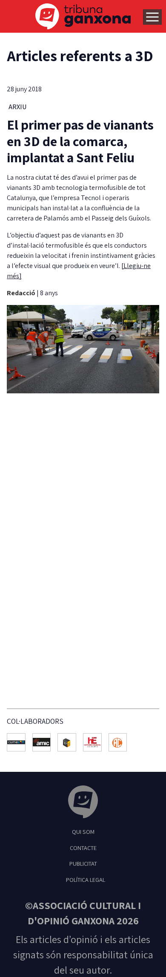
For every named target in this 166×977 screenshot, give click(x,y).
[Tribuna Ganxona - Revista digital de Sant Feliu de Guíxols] (83, 803)
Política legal (85, 879)
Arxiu (18, 106)
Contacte (83, 848)
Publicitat (83, 863)
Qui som (83, 831)
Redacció (22, 292)
